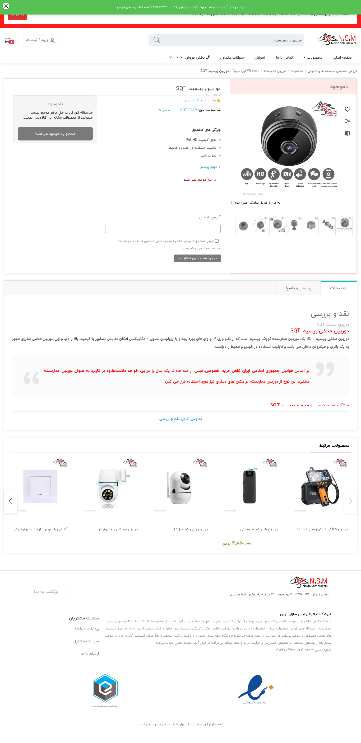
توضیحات (339, 287)
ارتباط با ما (89, 653)
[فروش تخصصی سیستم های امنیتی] (337, 40)
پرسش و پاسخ (298, 287)
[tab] (339, 288)
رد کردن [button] (6, 6)
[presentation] (350, 502)
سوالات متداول (232, 57)
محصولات (314, 57)
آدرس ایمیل (210, 217)
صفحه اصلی (342, 57)
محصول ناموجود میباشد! (55, 133)
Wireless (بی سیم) (246, 71)
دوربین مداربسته (274, 71)
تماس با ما (284, 57)
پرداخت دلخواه (87, 628)
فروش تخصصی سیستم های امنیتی (332, 71)
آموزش (259, 57)
